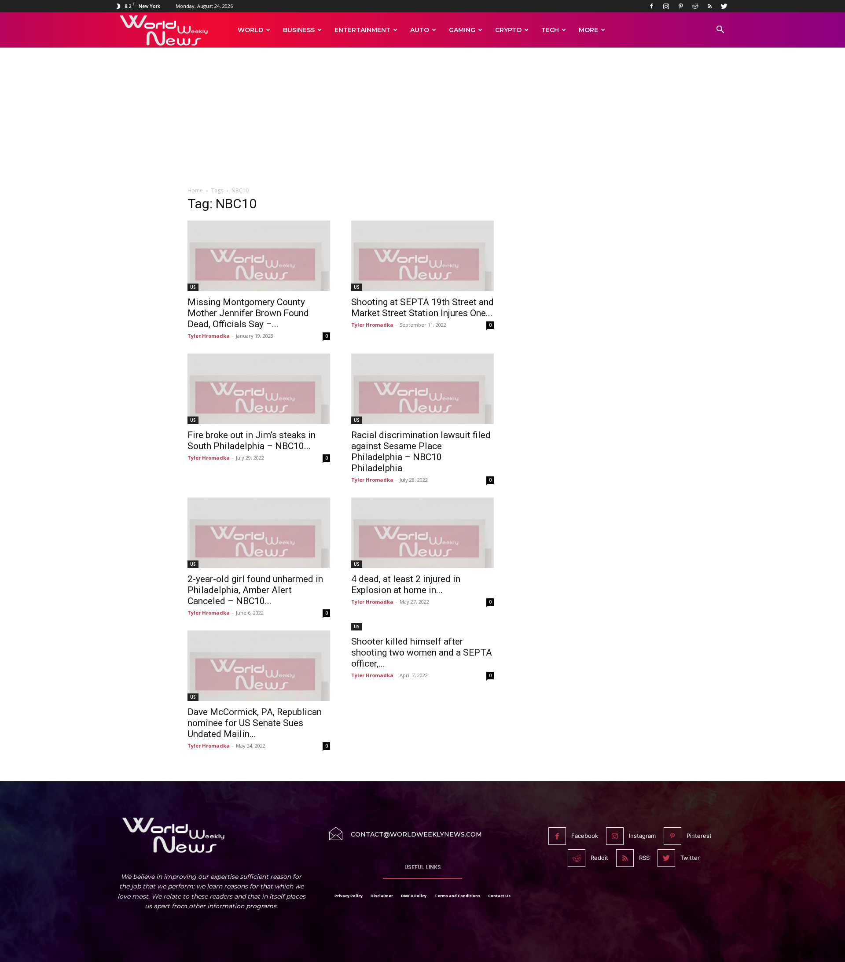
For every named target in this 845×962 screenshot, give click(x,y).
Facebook (584, 835)
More (588, 30)
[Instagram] (665, 6)
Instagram (642, 835)
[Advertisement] (422, 122)
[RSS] (709, 6)
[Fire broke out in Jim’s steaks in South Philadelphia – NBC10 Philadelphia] (258, 389)
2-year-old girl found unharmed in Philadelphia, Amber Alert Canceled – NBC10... (255, 590)
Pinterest (699, 835)
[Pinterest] (680, 6)
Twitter (690, 857)
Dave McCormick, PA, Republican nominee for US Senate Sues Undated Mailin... (254, 723)
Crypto (508, 30)
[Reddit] (695, 6)
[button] (720, 30)
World (250, 30)
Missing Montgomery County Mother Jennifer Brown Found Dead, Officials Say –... (248, 313)
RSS (644, 857)
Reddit (599, 857)
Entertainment (362, 30)
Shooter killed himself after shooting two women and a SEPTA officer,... (421, 652)
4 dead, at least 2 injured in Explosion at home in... (405, 584)
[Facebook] (651, 6)
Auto (419, 30)
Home (195, 190)
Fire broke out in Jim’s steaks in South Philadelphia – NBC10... (251, 440)
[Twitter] (724, 6)
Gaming (462, 30)
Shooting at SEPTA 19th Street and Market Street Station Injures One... (422, 307)
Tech (550, 30)
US (193, 287)
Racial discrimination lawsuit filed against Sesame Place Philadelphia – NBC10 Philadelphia (421, 451)
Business (299, 30)
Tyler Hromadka (208, 335)
